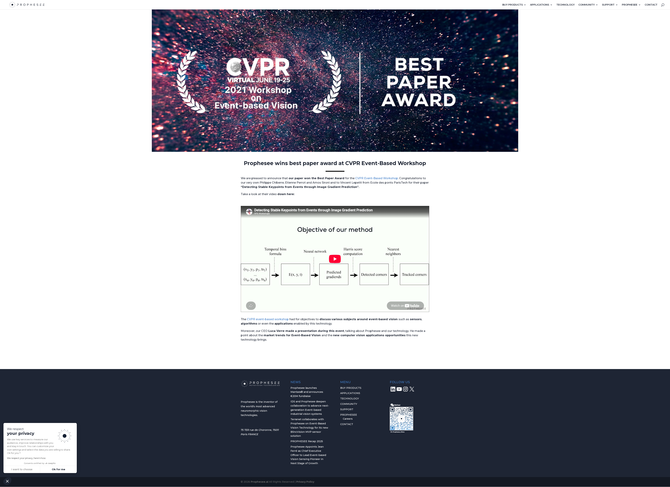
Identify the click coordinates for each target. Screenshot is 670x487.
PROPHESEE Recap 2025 (307, 441)
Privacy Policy (305, 481)
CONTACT (651, 4)
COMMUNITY (586, 4)
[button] (7, 481)
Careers (348, 418)
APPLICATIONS (539, 4)
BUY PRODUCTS (512, 4)
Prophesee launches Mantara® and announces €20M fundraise (307, 392)
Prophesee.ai (259, 481)
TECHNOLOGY (565, 4)
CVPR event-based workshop (268, 319)
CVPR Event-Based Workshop (376, 178)
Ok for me (58, 469)
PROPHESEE (629, 4)
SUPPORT (608, 4)
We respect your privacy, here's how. (26, 458)
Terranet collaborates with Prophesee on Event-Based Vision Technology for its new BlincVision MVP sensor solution (309, 427)
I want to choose (21, 469)
